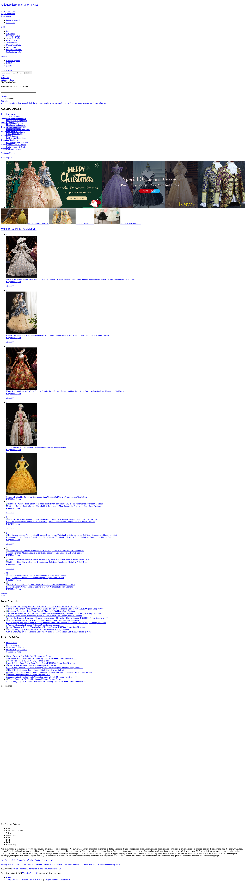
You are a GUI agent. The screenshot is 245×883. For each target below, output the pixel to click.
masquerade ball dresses (28, 103)
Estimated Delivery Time (110, 864)
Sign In (4, 96)
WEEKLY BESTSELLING (18, 229)
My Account (13, 880)
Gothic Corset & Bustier (16, 145)
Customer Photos (8, 153)
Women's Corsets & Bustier (17, 142)
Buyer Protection (8, 14)
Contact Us (39, 860)
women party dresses (84, 103)
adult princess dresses (67, 103)
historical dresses (100, 103)
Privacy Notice (36, 880)
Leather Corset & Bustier (16, 147)
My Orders (6, 860)
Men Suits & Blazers (14, 125)
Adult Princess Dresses (15, 129)
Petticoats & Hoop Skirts (16, 138)
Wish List (5, 78)
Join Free (4, 101)
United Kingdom (13, 61)
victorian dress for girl (10, 103)
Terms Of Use (20, 864)
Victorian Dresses (13, 116)
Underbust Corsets (13, 149)
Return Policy (49, 864)
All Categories (7, 157)
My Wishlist (28, 860)
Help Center (6, 16)
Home (8, 877)
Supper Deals (10, 11)
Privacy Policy (7, 864)
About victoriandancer (54, 860)
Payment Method (13, 20)
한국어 (9, 66)
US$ (3, 27)
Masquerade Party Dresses (16, 121)
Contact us (10, 22)
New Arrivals (6, 70)
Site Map (24, 880)
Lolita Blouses (12, 136)
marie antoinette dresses (48, 103)
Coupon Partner (51, 880)
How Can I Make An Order (68, 864)
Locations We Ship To (90, 864)
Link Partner (65, 880)
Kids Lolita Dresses (14, 134)
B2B (3, 11)
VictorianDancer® (29, 873)
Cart (2, 75)
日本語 (9, 63)
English (4, 56)
